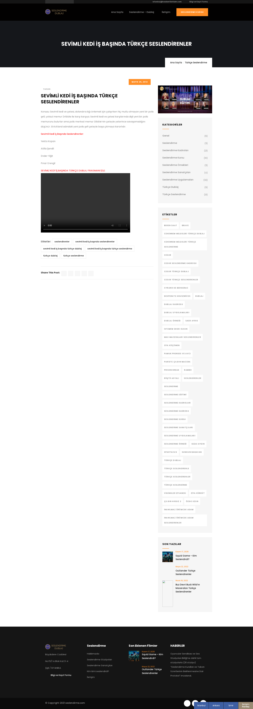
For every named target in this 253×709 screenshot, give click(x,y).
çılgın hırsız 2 (172, 501)
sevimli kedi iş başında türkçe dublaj (62, 248)
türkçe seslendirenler (177, 476)
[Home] (56, 11)
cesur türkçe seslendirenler (181, 279)
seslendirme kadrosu (176, 411)
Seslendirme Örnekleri (175, 165)
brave (185, 225)
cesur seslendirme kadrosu (180, 263)
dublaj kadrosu (173, 304)
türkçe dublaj (50, 255)
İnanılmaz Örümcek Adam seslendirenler (179, 520)
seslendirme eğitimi (175, 394)
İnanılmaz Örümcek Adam (179, 509)
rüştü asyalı (171, 378)
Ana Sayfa (176, 62)
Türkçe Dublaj (170, 187)
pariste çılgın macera (177, 362)
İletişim (245, 705)
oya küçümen (172, 345)
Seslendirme (169, 143)
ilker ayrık (192, 320)
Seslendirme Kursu (192, 12)
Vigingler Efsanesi (175, 493)
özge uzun (192, 501)
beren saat (170, 225)
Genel (165, 135)
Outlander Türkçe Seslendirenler (185, 572)
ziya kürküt (198, 493)
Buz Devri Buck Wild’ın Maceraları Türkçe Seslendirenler (188, 588)
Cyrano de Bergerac (176, 288)
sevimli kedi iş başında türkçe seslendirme (109, 248)
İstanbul (201, 705)
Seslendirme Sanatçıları (176, 172)
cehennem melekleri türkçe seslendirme (180, 244)
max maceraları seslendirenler (182, 337)
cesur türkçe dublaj (176, 271)
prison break (171, 370)
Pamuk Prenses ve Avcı (177, 353)
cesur (167, 255)
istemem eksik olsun (176, 329)
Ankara (216, 705)
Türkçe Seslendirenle (176, 468)
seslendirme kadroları (177, 403)
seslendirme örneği (175, 444)
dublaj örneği (172, 320)
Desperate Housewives (177, 296)
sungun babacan (192, 452)
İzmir (231, 705)
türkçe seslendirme (73, 255)
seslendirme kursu (175, 419)
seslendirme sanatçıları (178, 427)
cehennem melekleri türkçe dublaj (184, 233)
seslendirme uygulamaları (179, 435)
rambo (188, 370)
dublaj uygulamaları (176, 312)
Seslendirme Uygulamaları (177, 179)
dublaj (199, 296)
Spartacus (170, 452)
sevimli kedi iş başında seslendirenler (95, 241)
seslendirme (171, 386)
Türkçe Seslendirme (196, 62)
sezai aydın (198, 444)
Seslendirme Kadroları (175, 150)
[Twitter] (187, 703)
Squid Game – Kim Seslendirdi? (186, 557)
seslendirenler (62, 241)
